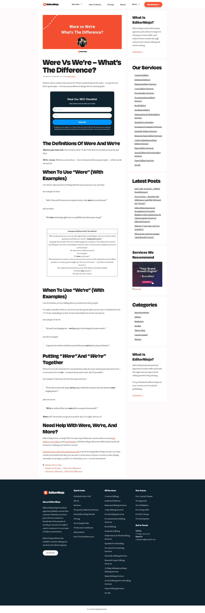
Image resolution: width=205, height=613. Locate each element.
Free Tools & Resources (84, 537)
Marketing (139, 322)
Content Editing (142, 75)
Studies (138, 326)
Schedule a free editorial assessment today (61, 452)
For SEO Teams (142, 514)
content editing (57, 542)
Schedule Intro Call (82, 496)
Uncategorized (141, 335)
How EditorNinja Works (84, 514)
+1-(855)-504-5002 (143, 534)
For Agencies (141, 501)
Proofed (54, 545)
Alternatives (79, 532)
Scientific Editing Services (146, 131)
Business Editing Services (145, 84)
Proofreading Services (144, 93)
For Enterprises (142, 519)
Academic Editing (142, 110)
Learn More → (137, 52)
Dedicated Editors (142, 80)
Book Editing (140, 106)
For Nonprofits (142, 510)
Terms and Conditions (83, 528)
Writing (138, 339)
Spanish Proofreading (144, 122)
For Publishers (142, 505)
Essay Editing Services (144, 148)
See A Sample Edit (81, 523)
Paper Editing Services (144, 161)
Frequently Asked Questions (86, 510)
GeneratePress (112, 609)
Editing (48, 465)
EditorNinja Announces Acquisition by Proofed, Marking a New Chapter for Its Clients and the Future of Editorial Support (148, 215)
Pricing (110, 4)
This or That (57, 465)
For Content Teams (144, 496)
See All (137, 165)
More (134, 4)
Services (75, 4)
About (123, 4)
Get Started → (153, 4)
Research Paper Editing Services (148, 136)
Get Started (50, 553)
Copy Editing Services (144, 89)
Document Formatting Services (148, 127)
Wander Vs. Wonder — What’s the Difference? (63, 468)
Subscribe (82, 122)
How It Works (95, 4)
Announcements (142, 313)
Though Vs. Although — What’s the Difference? (63, 471)
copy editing (55, 442)
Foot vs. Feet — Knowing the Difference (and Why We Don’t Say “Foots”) (148, 200)
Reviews (77, 505)
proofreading (71, 442)
